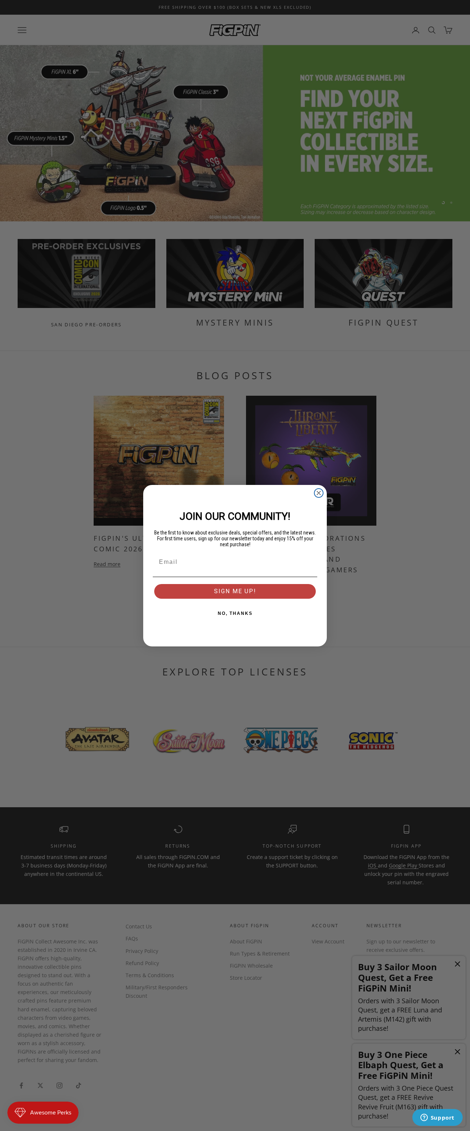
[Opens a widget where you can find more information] (437, 1118)
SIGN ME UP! (235, 591)
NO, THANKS (235, 613)
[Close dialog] (318, 493)
